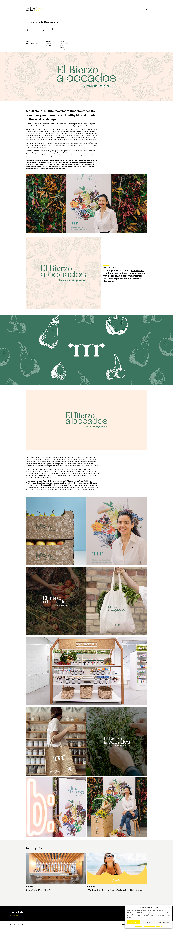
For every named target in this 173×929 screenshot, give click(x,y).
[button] (169, 907)
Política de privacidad (149, 926)
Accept (133, 922)
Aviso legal (159, 926)
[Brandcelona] (34, 9)
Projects (129, 9)
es (146, 9)
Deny (148, 922)
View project (34, 895)
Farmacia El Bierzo (49, 133)
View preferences (163, 922)
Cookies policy (139, 926)
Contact (142, 9)
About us (122, 9)
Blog (135, 9)
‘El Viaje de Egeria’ (71, 481)
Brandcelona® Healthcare (72, 483)
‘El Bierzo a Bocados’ (33, 124)
